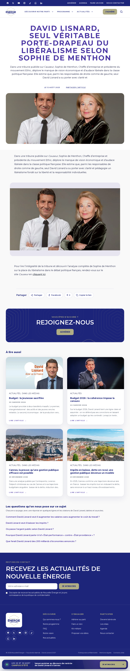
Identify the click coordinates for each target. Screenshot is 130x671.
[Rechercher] (121, 12)
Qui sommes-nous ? (52, 619)
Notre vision (48, 633)
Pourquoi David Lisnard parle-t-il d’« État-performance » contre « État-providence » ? (50, 535)
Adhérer (71, 3)
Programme (63, 12)
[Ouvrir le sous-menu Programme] (72, 12)
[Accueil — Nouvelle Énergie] (11, 11)
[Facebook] (7, 3)
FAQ (45, 628)
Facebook (56, 295)
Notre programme (51, 624)
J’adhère (110, 12)
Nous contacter (115, 3)
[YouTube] (19, 3)
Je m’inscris (69, 586)
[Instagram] (24, 3)
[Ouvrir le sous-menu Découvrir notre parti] (53, 12)
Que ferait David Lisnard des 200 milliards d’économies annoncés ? (41, 541)
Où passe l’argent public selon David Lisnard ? (30, 529)
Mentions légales (105, 653)
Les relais (104, 624)
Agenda (83, 3)
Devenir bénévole (108, 619)
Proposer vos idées (79, 633)
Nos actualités (49, 638)
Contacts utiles (118, 653)
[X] (13, 3)
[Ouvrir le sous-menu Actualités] (92, 12)
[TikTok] (30, 3)
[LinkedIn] (41, 3)
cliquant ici (39, 274)
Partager (38, 295)
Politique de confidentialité (87, 653)
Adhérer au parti (78, 619)
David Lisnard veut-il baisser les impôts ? (27, 523)
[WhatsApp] (35, 3)
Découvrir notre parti (37, 12)
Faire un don (97, 3)
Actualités (83, 12)
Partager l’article (76, 87)
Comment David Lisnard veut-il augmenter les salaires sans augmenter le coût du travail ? (53, 517)
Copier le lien (85, 295)
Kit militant (76, 628)
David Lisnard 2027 (49, 653)
